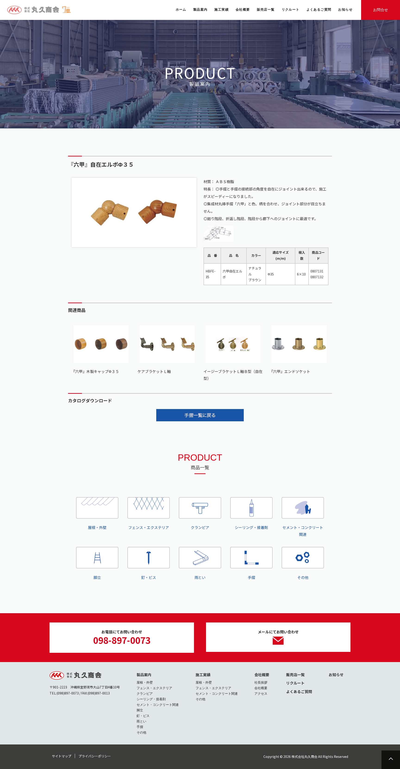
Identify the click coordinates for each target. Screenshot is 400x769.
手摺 (251, 577)
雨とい (200, 577)
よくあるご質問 (299, 691)
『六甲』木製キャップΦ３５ (95, 371)
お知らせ (336, 674)
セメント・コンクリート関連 (302, 531)
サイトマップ (61, 756)
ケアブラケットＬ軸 (154, 371)
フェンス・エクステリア (148, 527)
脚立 (97, 577)
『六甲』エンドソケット (289, 371)
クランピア (200, 527)
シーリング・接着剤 (251, 527)
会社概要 (261, 674)
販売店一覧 (295, 674)
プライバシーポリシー (94, 756)
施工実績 (203, 674)
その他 (302, 577)
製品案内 (144, 674)
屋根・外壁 (97, 527)
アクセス (260, 693)
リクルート (295, 683)
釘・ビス (148, 577)
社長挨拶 (260, 682)
